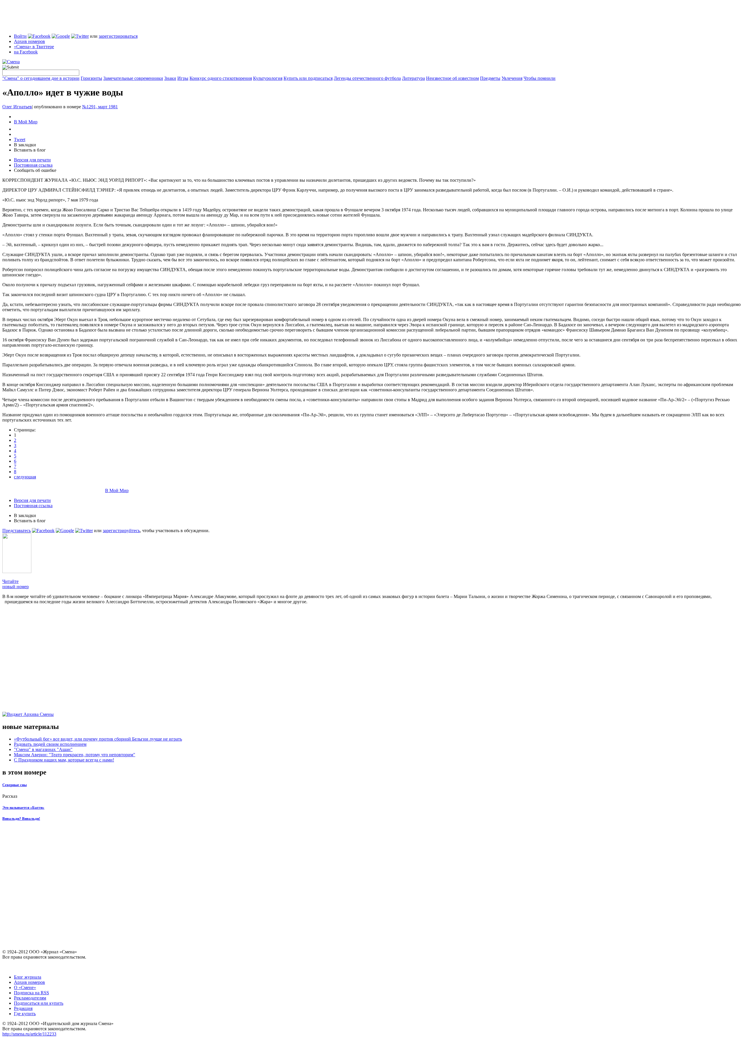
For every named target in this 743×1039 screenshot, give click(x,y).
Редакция (23, 1008)
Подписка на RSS (31, 992)
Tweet (19, 139)
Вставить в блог (30, 149)
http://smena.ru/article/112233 (29, 1033)
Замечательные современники (133, 78)
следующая (25, 476)
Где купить (25, 1013)
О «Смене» (25, 987)
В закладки (25, 144)
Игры (182, 78)
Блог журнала (27, 977)
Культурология (267, 78)
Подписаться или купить (38, 1003)
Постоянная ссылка (33, 165)
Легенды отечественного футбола (367, 78)
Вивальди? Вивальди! (21, 818)
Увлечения (512, 78)
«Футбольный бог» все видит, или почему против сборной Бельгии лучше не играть (98, 739)
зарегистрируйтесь (121, 530)
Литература (413, 78)
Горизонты (91, 78)
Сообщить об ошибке (35, 170)
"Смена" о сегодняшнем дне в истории (41, 78)
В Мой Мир (25, 121)
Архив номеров (29, 41)
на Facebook (26, 51)
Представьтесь (16, 530)
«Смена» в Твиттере (34, 46)
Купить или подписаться (308, 78)
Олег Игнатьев (17, 106)
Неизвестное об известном (452, 78)
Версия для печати (32, 159)
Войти (20, 36)
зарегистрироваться (118, 36)
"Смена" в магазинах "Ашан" (43, 749)
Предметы (490, 78)
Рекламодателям (30, 997)
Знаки (170, 78)
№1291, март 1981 (100, 106)
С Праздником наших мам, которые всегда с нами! (64, 759)
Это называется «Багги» (23, 807)
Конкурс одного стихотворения (221, 78)
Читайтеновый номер (15, 584)
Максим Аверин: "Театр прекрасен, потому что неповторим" (74, 754)
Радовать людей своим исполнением (50, 744)
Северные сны (14, 785)
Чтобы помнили (540, 78)
